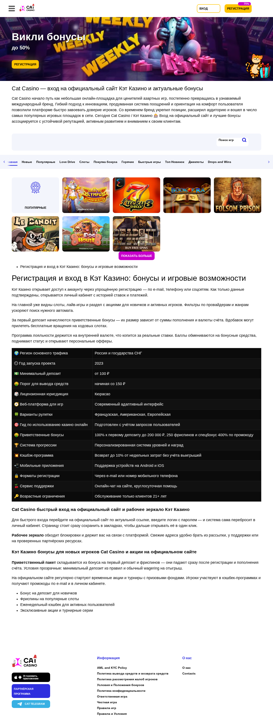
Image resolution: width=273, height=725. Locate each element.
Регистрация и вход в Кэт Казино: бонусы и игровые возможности (79, 267)
